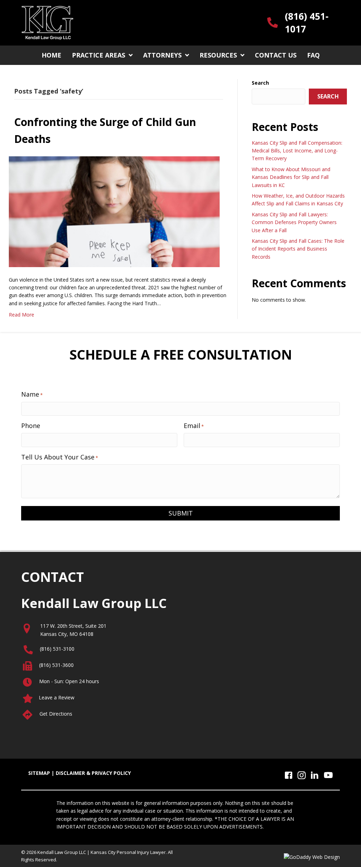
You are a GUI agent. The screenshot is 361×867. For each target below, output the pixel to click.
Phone (30, 425)
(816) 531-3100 (57, 648)
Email (194, 425)
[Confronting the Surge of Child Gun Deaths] (114, 210)
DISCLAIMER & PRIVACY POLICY (93, 773)
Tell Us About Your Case (59, 457)
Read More (21, 314)
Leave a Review (56, 697)
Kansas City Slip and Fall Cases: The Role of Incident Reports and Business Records (298, 248)
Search (260, 82)
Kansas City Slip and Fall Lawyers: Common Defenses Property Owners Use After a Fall (294, 222)
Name (32, 394)
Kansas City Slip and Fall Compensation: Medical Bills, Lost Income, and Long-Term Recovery (297, 150)
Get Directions (55, 713)
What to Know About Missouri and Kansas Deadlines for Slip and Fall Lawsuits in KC (291, 177)
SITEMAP (39, 773)
